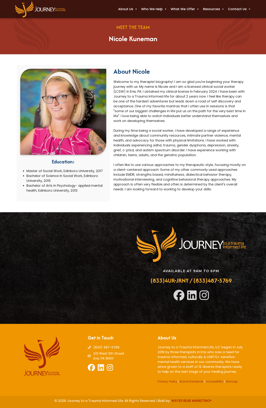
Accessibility (214, 381)
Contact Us (237, 9)
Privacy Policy (167, 381)
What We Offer (183, 9)
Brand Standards (191, 381)
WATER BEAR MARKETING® (191, 400)
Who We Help (152, 9)
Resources (211, 9)
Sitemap (232, 381)
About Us (125, 9)
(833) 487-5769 (106, 347)
